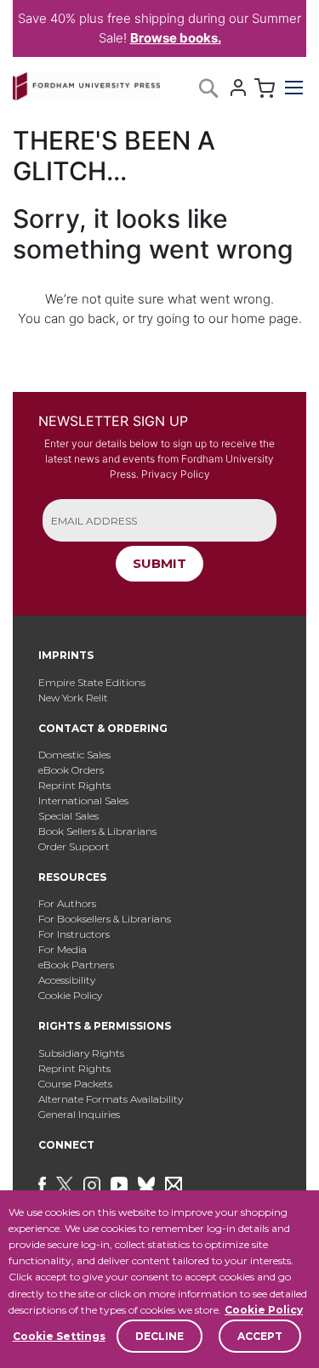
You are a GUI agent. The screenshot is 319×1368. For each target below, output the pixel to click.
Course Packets (75, 1083)
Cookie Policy (264, 1309)
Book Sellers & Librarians (97, 831)
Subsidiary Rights (81, 1053)
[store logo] (86, 82)
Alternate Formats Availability (110, 1099)
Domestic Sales (74, 754)
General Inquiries (79, 1114)
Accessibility (66, 979)
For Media (62, 949)
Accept (259, 1336)
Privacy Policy (175, 474)
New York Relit (73, 697)
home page (265, 318)
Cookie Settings (59, 1336)
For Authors (67, 903)
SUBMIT (159, 563)
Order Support (74, 846)
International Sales (83, 800)
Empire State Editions (91, 682)
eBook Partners (76, 964)
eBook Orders (71, 769)
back (102, 318)
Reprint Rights (74, 785)
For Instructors (74, 934)
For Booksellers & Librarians (104, 918)
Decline (159, 1336)
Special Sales (68, 815)
